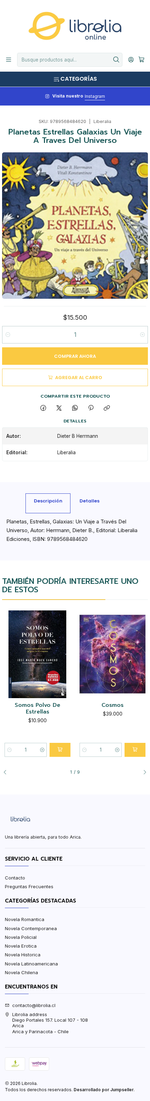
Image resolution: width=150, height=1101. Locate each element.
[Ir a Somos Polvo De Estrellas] (37, 654)
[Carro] (141, 60)
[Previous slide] (7, 772)
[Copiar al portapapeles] (107, 408)
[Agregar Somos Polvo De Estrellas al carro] (60, 750)
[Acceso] (131, 60)
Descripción (48, 501)
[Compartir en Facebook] (43, 408)
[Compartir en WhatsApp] (74, 408)
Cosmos (112, 705)
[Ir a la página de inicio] (75, 26)
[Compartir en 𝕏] (59, 408)
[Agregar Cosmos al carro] (135, 750)
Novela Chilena (21, 972)
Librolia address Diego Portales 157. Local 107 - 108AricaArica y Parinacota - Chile (50, 1023)
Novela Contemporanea (31, 928)
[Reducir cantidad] (7, 334)
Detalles (89, 501)
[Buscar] (116, 60)
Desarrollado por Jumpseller (104, 1089)
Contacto (15, 878)
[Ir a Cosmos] (112, 654)
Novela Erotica (21, 946)
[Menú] (8, 60)
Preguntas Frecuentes (29, 886)
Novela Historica (22, 954)
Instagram (95, 96)
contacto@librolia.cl (33, 1005)
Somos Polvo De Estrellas (37, 709)
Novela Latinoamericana (31, 963)
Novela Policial (21, 937)
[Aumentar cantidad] (142, 334)
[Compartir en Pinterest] (90, 408)
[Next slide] (142, 772)
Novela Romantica (24, 919)
